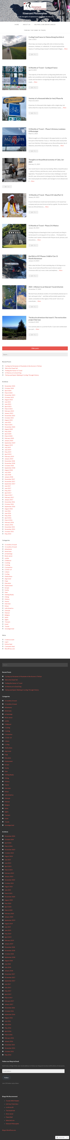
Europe (7, 588)
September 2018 (10, 468)
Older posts (35, 348)
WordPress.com (10, 649)
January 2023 (9, 413)
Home (17, 24)
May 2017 (8, 490)
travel (6, 624)
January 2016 (9, 524)
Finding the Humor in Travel (13, 370)
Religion (7, 615)
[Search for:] (35, 354)
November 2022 (10, 415)
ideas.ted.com (10, 1120)
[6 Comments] (32, 151)
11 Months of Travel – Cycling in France (43, 68)
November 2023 (10, 395)
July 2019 (8, 447)
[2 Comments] (5, 186)
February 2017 (9, 497)
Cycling (7, 574)
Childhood (8, 560)
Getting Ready (9, 594)
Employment (9, 585)
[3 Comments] (32, 54)
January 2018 (9, 477)
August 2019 (9, 445)
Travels (7, 626)
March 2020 (8, 436)
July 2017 (8, 486)
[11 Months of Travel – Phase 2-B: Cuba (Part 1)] (35, 212)
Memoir (7, 613)
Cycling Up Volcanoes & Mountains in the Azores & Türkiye (23, 366)
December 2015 (10, 527)
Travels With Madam (12, 1101)
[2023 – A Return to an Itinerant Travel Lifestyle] (35, 307)
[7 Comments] (32, 113)
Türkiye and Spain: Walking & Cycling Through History (22, 375)
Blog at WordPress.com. (9, 1130)
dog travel (8, 579)
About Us (26, 24)
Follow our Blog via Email (10, 1061)
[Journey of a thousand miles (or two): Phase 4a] (35, 113)
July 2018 (8, 472)
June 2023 (8, 404)
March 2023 (8, 409)
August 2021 (9, 420)
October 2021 (9, 418)
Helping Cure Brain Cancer (44, 24)
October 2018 (9, 465)
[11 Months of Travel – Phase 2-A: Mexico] (35, 245)
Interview (8, 604)
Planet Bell (9, 1117)
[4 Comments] (32, 87)
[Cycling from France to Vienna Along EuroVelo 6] (35, 54)
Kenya (7, 606)
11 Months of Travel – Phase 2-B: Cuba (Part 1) (46, 195)
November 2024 (10, 386)
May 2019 (8, 452)
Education (8, 583)
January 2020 (9, 440)
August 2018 (9, 470)
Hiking (7, 597)
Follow (6, 1077)
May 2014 (8, 534)
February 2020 (9, 438)
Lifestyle (7, 610)
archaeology (8, 553)
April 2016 (8, 518)
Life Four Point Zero (12, 1104)
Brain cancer (8, 556)
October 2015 (9, 531)
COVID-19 (8, 569)
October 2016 (9, 504)
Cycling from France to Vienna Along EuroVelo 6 (46, 37)
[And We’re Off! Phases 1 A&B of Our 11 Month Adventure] (35, 276)
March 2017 (8, 495)
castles (7, 558)
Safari (6, 617)
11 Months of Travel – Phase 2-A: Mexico (44, 226)
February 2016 (9, 522)
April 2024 (8, 390)
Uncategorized (9, 629)
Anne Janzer (9, 1114)
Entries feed (8, 644)
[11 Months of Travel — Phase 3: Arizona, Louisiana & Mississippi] (35, 151)
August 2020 (9, 429)
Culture (7, 572)
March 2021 (8, 424)
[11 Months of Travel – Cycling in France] (35, 87)
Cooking (7, 563)
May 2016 (8, 515)
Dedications (8, 576)
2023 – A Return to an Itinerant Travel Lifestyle (46, 287)
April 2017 (8, 493)
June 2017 (8, 488)
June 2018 (8, 474)
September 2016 (10, 506)
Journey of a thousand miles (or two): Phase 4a (46, 98)
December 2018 (10, 461)
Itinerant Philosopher (35, 13)
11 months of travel (11, 544)
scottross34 (9, 1107)
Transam (7, 622)
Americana (8, 551)
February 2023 (9, 411)
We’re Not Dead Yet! (11, 368)
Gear (6, 592)
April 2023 (8, 406)
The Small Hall (10, 1110)
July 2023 (8, 402)
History (7, 599)
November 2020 (10, 427)
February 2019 (9, 456)
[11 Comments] (32, 335)
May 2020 (8, 431)
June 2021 (8, 422)
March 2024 (8, 393)
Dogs (6, 581)
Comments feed (10, 646)
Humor (7, 601)
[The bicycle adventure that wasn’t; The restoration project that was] (35, 335)
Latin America (9, 608)
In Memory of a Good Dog (13, 373)
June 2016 (8, 513)
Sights (6, 619)
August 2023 (9, 399)
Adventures (8, 549)
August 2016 (9, 509)
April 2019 (8, 454)
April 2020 (8, 434)
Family (7, 590)
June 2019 (8, 449)
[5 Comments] (32, 212)
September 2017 (10, 484)
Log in (6, 642)
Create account (9, 639)
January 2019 (9, 459)
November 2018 (10, 463)
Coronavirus (8, 567)
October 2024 (9, 388)
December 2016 (10, 502)
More (65, 49)
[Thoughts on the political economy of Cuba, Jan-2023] (8, 186)
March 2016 (8, 520)
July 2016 (8, 511)
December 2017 (10, 479)
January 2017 (9, 499)
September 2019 (10, 443)
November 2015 (10, 529)
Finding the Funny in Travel (35, 30)
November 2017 (10, 481)
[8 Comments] (32, 307)
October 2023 (9, 397)
